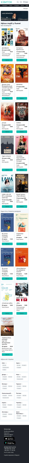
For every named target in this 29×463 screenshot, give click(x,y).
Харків (4, 402)
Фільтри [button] (25, 8)
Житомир (4, 412)
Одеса (18, 363)
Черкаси (18, 384)
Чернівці (18, 402)
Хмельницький (6, 393)
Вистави (4, 365)
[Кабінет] (21, 2)
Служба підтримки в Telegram (11, 455)
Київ (3, 363)
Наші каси (6, 433)
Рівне (17, 374)
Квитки (7, 60)
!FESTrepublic (19, 90)
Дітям (22, 5)
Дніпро (4, 374)
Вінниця (4, 384)
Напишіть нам (7, 436)
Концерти (4, 5)
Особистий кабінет (9, 431)
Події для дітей (6, 367)
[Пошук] (17, 2)
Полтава (18, 393)
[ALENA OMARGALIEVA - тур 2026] (14, 16)
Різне (27, 5)
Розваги (4, 369)
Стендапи (16, 5)
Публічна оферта (8, 434)
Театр (10, 5)
